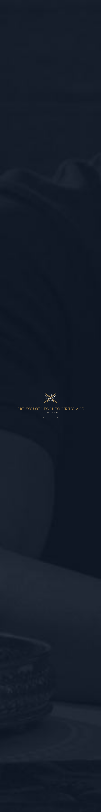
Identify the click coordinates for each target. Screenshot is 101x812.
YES (43, 417)
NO (58, 417)
